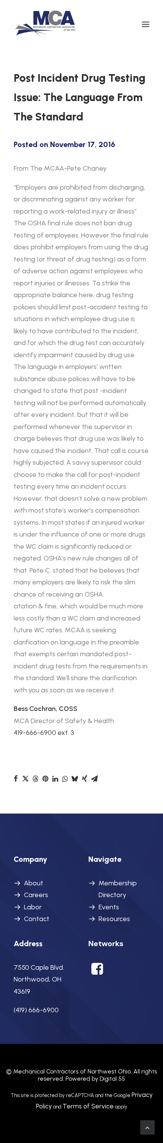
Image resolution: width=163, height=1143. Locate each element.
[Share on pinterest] (45, 778)
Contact (36, 919)
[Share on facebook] (15, 778)
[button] (145, 24)
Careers (36, 895)
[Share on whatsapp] (64, 778)
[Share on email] (94, 778)
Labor (33, 907)
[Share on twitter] (25, 778)
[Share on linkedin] (55, 778)
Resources (114, 919)
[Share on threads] (35, 778)
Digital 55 (112, 1078)
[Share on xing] (84, 778)
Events (109, 907)
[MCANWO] (46, 24)
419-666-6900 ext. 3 (44, 732)
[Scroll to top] (147, 1127)
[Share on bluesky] (74, 778)
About (33, 883)
